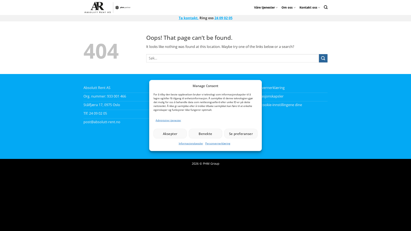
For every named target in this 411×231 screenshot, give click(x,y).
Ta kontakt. (189, 18)
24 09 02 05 (223, 18)
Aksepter (170, 134)
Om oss (287, 7)
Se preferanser (241, 134)
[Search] (326, 7)
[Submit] (323, 58)
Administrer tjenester (168, 120)
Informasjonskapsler (191, 143)
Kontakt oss (308, 7)
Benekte (205, 134)
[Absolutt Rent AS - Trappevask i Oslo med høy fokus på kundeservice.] (108, 7)
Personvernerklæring (217, 143)
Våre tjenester (264, 7)
